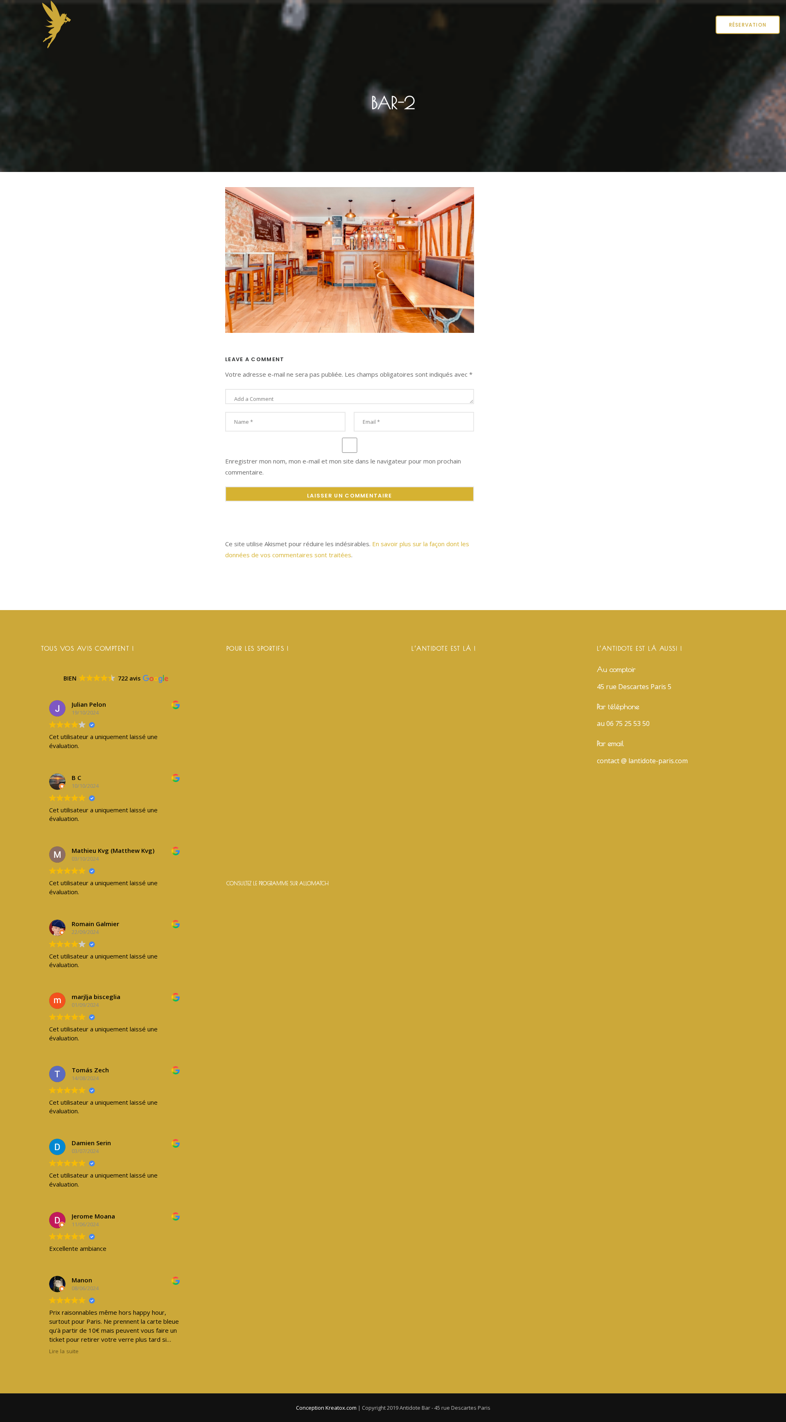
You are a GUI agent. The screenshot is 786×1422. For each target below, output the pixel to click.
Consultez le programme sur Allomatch (277, 883)
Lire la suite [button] (64, 1351)
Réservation (747, 24)
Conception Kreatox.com (327, 1407)
